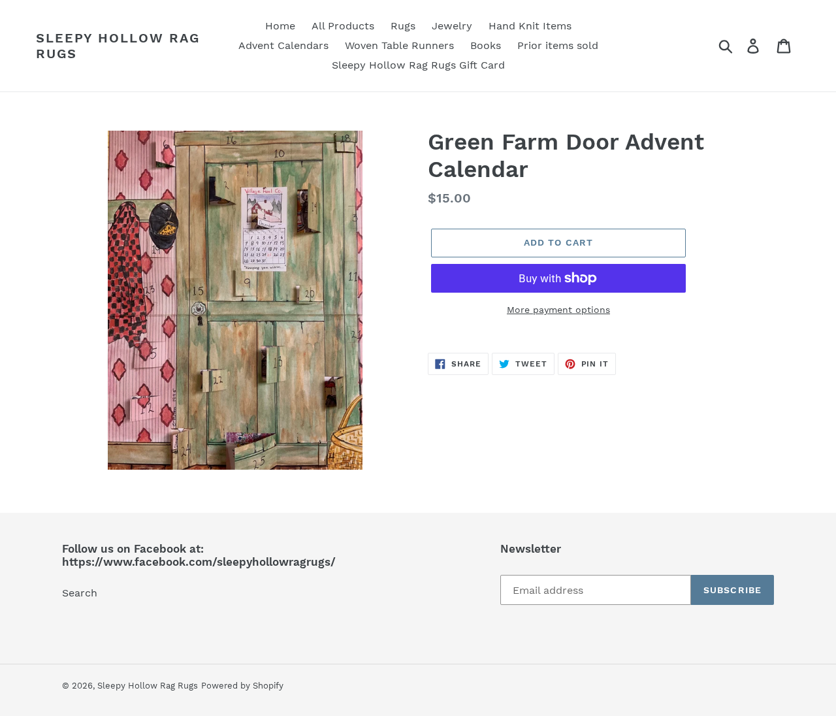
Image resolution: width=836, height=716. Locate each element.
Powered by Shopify (242, 686)
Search (79, 593)
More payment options (558, 309)
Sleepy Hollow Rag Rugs (118, 45)
